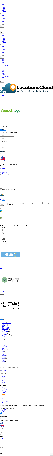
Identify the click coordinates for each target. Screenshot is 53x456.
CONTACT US (2, 199)
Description (3, 200)
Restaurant (3, 354)
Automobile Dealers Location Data (6, 323)
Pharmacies (3, 352)
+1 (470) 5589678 (2, 168)
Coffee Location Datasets (5, 331)
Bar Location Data (4, 325)
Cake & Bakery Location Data (6, 327)
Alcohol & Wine (4, 322)
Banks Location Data (4, 324)
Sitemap (3, 411)
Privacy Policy (3, 410)
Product (3, 95)
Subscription (3, 61)
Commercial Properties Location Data (7, 332)
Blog (4, 7)
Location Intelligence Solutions (6, 401)
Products (3, 3)
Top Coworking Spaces (5, 389)
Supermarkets (3, 358)
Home (2, 94)
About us (3, 397)
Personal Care (3, 350)
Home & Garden (4, 345)
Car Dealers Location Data (5, 328)
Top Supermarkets (4, 391)
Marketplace (3, 347)
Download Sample (3, 130)
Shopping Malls (4, 355)
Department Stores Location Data (6, 335)
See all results (2, 33)
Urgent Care (3, 361)
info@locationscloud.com (3, 172)
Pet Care (3, 351)
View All (3, 394)
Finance (3, 339)
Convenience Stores (4, 333)
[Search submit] (0, 25)
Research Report (5, 64)
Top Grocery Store (4, 387)
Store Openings (4, 357)
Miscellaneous (3, 348)
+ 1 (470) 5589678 (3, 370)
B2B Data (3, 5)
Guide (4, 8)
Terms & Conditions (4, 409)
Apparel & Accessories (5, 375)
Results (1, 26)
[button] (26, 13)
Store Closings (3, 356)
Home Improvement (4, 346)
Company (3, 10)
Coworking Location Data (5, 334)
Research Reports (4, 399)
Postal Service (3, 353)
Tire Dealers (3, 382)
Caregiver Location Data (5, 330)
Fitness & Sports (4, 340)
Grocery (3, 343)
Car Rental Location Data (5, 329)
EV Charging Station (4, 337)
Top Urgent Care (4, 390)
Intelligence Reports (6, 9)
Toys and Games (4, 360)
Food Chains (3, 376)
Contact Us (4, 67)
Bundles (3, 4)
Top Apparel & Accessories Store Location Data (8, 359)
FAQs (2, 402)
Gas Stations (3, 342)
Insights (3, 6)
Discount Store (4, 336)
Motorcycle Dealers (4, 349)
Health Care (3, 378)
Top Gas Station (4, 388)
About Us (4, 11)
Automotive (3, 377)
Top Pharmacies (4, 392)
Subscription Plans (4, 400)
